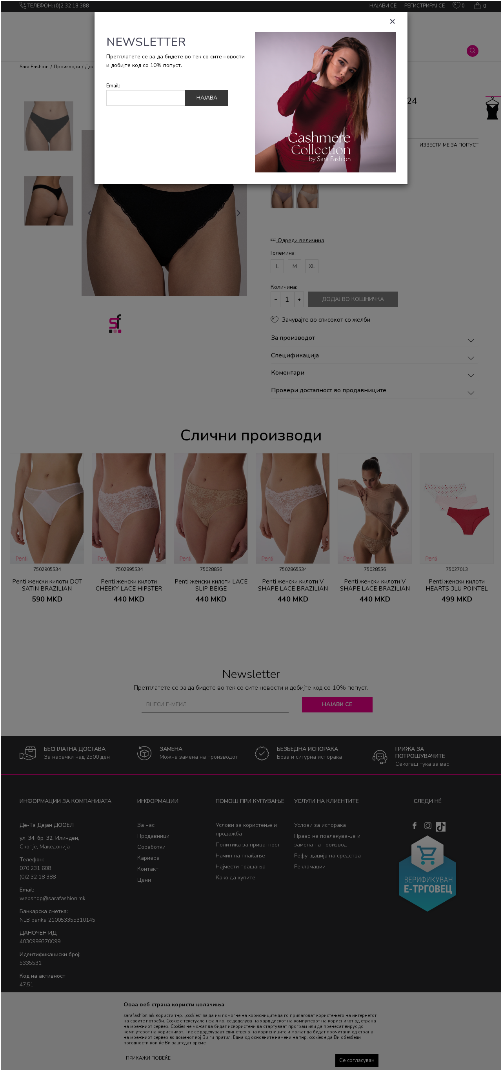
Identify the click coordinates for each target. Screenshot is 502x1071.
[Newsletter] (325, 101)
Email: (113, 86)
